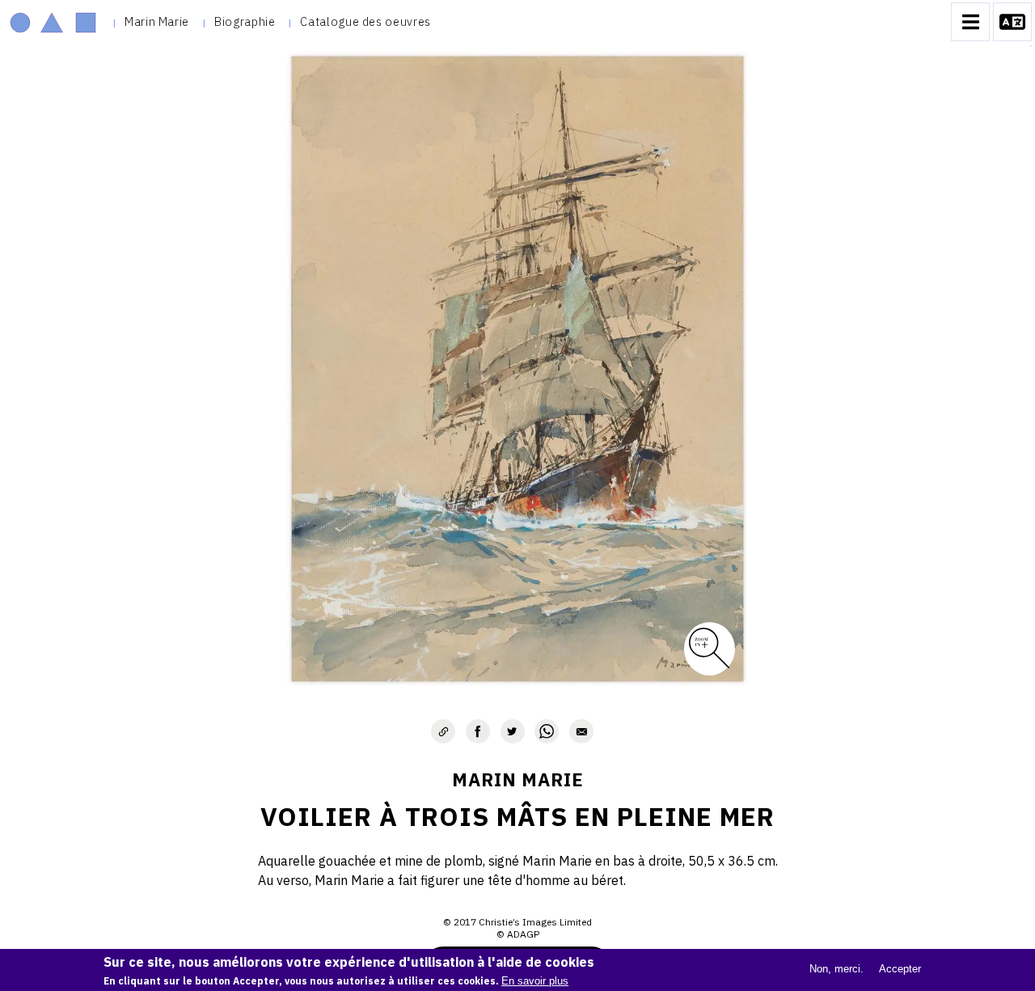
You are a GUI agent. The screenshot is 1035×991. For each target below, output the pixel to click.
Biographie (244, 21)
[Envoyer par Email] (581, 731)
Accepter (900, 969)
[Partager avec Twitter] (513, 731)
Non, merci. (836, 969)
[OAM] (53, 21)
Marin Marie (157, 21)
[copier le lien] (443, 731)
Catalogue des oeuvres (365, 21)
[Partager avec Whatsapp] (546, 731)
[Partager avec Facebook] (478, 731)
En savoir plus (534, 981)
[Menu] (970, 21)
